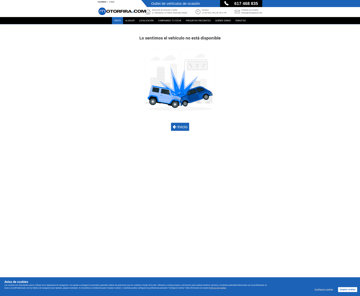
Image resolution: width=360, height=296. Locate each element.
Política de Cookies (217, 288)
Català (111, 2)
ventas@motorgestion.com (251, 13)
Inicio (181, 126)
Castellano (102, 2)
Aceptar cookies (347, 289)
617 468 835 (246, 3)
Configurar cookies (324, 289)
